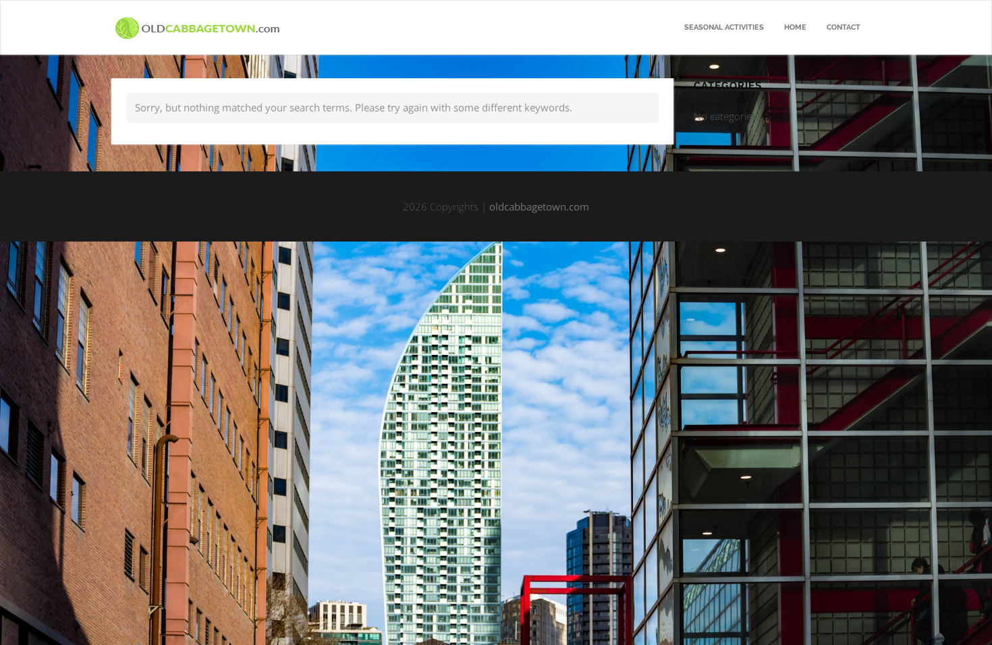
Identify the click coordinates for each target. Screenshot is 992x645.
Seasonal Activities (724, 27)
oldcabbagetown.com (539, 206)
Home (795, 27)
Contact (843, 27)
